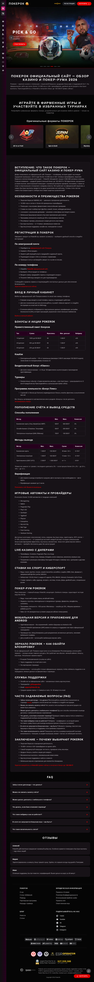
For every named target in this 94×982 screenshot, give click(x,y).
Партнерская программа (28, 901)
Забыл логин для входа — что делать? (27, 785)
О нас (22, 892)
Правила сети (60, 901)
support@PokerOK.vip (32, 687)
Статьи (22, 918)
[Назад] (11, 137)
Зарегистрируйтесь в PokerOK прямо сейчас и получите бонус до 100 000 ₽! (44, 765)
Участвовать (19, 44)
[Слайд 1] (41, 66)
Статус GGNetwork (26, 895)
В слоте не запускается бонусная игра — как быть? (32, 822)
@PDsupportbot (35, 684)
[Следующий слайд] (88, 37)
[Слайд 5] (55, 66)
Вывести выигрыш (34, 487)
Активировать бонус (23, 401)
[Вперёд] (89, 137)
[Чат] (88, 971)
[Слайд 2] (45, 66)
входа (29, 702)
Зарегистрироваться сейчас (26, 286)
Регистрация (69, 3)
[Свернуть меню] (3, 3)
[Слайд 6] (58, 66)
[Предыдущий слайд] (11, 37)
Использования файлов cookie (66, 898)
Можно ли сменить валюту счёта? (26, 792)
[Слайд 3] (48, 66)
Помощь (23, 898)
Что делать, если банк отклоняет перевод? (29, 807)
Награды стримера (26, 903)
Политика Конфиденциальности (67, 895)
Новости (23, 915)
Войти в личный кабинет (24, 316)
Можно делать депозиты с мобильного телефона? (32, 800)
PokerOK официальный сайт (37, 269)
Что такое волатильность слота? (25, 829)
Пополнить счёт (21, 487)
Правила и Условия (62, 892)
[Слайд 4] (51, 66)
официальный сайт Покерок (40, 248)
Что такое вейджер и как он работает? (27, 814)
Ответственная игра (63, 903)
